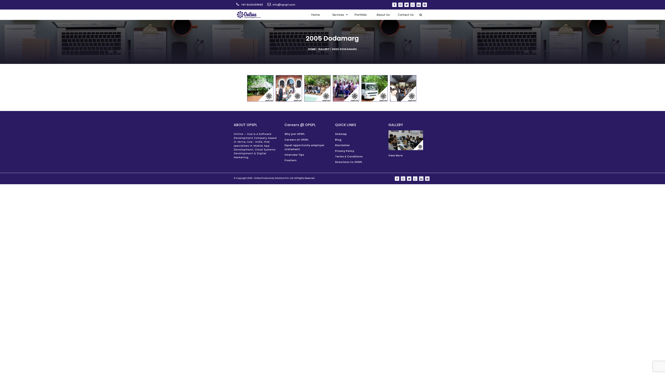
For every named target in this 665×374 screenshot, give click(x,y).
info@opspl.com (284, 4)
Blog (338, 139)
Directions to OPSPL (348, 162)
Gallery (324, 49)
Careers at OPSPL (297, 139)
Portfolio (360, 14)
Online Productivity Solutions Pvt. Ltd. (274, 178)
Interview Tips (294, 155)
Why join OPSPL (295, 134)
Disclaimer (342, 145)
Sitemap (341, 134)
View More (395, 155)
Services (338, 14)
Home (315, 14)
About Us (383, 14)
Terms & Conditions (349, 156)
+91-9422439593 (252, 4)
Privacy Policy (344, 151)
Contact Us (406, 14)
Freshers (291, 160)
